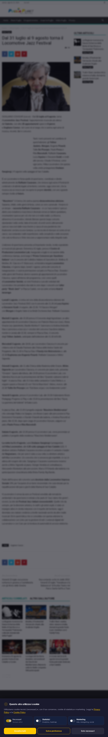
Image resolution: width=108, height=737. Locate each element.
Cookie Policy (19, 712)
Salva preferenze (54, 731)
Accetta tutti (20, 731)
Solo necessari (88, 731)
